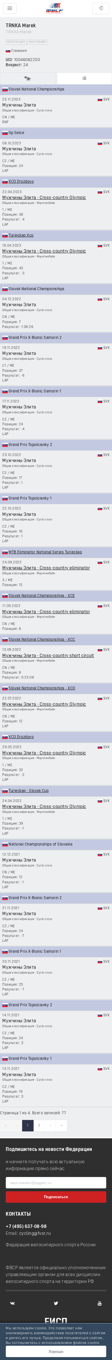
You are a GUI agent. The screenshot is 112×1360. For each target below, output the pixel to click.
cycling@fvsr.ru (35, 1233)
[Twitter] (56, 1303)
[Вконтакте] (12, 1303)
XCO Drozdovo (21, 182)
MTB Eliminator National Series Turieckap (45, 552)
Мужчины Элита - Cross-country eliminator (46, 568)
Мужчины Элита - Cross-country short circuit (48, 656)
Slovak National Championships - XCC (42, 640)
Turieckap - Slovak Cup (29, 791)
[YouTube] (99, 1303)
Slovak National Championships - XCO (42, 688)
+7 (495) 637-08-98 (26, 1227)
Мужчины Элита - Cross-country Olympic (44, 198)
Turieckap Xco (21, 235)
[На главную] (54, 8)
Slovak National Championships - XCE (42, 596)
